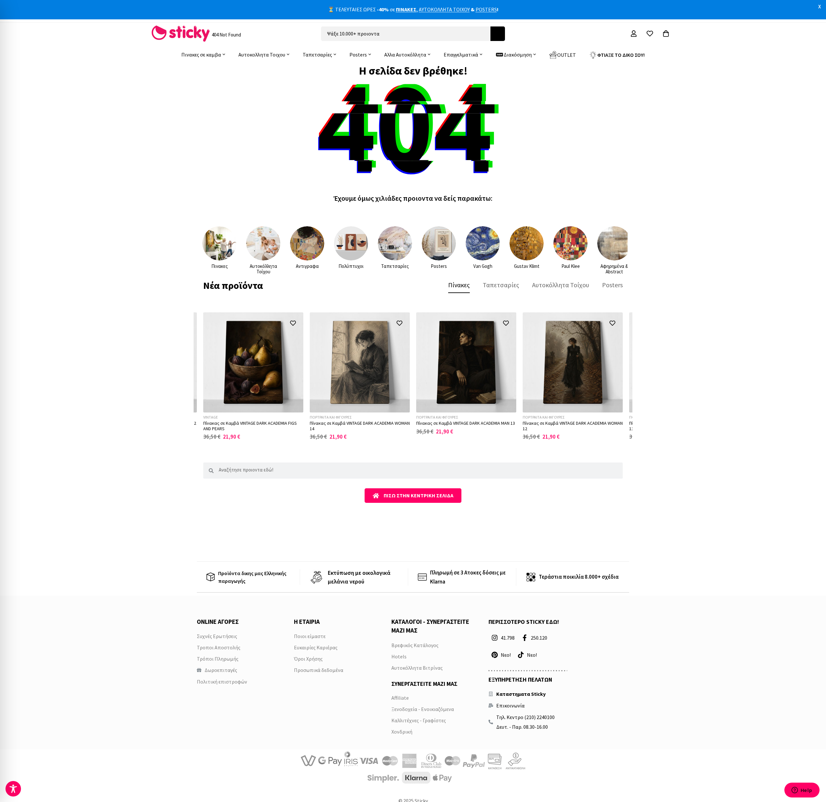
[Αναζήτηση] (497, 33)
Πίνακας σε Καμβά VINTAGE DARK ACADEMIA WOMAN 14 (360, 425)
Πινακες (219, 266)
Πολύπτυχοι (351, 266)
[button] (293, 323)
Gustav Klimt (526, 266)
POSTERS (486, 9)
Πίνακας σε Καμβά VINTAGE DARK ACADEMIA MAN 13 (465, 423)
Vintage (210, 417)
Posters (439, 266)
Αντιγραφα (307, 266)
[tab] (459, 285)
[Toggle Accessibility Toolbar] (13, 788)
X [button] (819, 6)
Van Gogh (482, 266)
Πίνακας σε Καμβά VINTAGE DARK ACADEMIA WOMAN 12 (573, 425)
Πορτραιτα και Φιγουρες (330, 417)
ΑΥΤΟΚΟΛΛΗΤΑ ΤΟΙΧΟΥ (444, 9)
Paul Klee (570, 266)
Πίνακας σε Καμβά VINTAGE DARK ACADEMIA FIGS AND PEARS (250, 425)
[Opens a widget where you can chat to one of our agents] (802, 791)
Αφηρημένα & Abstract (614, 269)
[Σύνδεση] (634, 33)
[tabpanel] (413, 376)
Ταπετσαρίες (395, 266)
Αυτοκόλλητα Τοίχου (263, 269)
